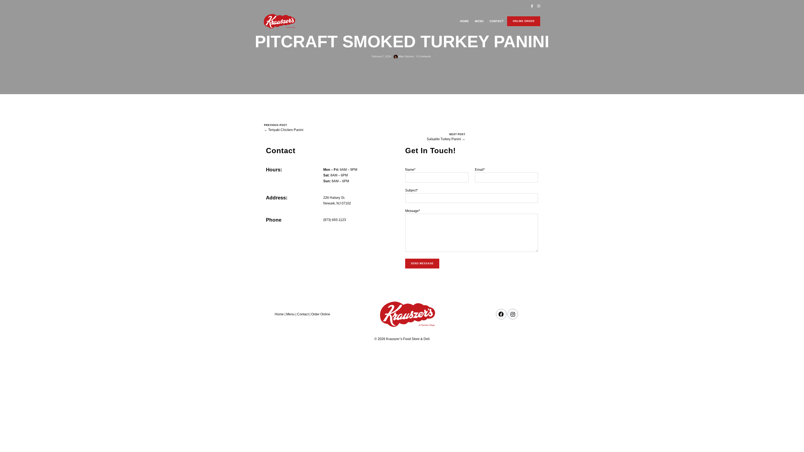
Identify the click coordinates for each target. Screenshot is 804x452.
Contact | (303, 314)
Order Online (320, 314)
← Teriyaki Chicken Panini (283, 130)
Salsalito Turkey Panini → (446, 139)
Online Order (524, 21)
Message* (412, 211)
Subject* (411, 190)
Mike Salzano (406, 56)
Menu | (291, 314)
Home (464, 21)
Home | (280, 314)
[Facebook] (501, 314)
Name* (410, 169)
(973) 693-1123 (334, 220)
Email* (480, 169)
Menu (479, 21)
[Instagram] (513, 314)
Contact (497, 21)
